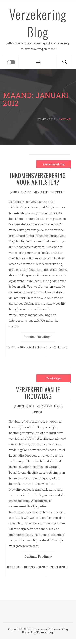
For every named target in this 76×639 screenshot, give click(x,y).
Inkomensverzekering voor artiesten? (38, 178)
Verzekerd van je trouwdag (38, 393)
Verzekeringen (53, 378)
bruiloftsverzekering (32, 567)
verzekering (41, 192)
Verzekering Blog (38, 23)
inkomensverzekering (53, 164)
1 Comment (57, 192)
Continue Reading (37, 337)
